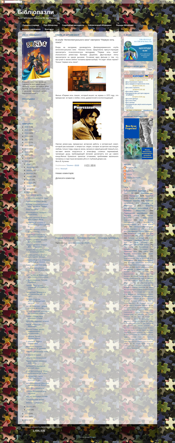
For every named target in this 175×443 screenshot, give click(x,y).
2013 (27, 417)
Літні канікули (128, 294)
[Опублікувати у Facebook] (92, 165)
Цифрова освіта (142, 341)
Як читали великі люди (141, 343)
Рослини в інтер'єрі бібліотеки (134, 287)
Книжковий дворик (145, 307)
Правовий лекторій (146, 303)
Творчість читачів (131, 215)
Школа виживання (142, 267)
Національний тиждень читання (136, 312)
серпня (30, 176)
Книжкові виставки (129, 310)
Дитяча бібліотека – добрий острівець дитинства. (36, 307)
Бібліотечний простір (130, 307)
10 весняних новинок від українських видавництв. (36, 235)
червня (29, 183)
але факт (137, 316)
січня (29, 410)
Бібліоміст (127, 249)
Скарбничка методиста (73, 25)
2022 (27, 139)
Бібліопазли (36, 12)
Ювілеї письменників (133, 296)
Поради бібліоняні (124, 25)
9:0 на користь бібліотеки (142, 285)
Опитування (149, 332)
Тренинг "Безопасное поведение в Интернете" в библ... (37, 287)
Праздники (134, 196)
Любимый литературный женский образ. (35, 367)
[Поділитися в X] (90, 165)
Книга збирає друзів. (34, 195)
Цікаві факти (147, 224)
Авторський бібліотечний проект (136, 245)
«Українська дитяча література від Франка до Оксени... (38, 261)
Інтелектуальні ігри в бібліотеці (136, 258)
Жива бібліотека (139, 301)
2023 (27, 136)
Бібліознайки (144, 274)
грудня (29, 164)
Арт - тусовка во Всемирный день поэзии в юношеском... (38, 276)
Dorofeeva (130, 171)
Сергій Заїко (131, 181)
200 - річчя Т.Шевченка (144, 236)
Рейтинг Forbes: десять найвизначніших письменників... (35, 331)
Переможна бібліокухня (145, 294)
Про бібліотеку (51, 25)
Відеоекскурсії (146, 319)
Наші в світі (134, 330)
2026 (27, 127)
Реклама (141, 314)
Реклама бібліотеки (134, 211)
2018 (27, 152)
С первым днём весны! (35, 399)
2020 (27, 146)
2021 (27, 142)
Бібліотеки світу (130, 251)
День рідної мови (148, 323)
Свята (146, 251)
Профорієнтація (128, 314)
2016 (27, 158)
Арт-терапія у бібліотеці (134, 269)
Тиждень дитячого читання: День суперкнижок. (36, 246)
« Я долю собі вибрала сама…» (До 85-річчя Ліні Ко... (37, 270)
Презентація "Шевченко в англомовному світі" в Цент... (36, 294)
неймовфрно (128, 346)
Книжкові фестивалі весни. (36, 201)
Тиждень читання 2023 (132, 337)
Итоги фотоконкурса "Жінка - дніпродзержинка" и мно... (37, 372)
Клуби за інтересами (138, 198)
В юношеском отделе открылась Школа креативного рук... (34, 378)
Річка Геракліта (32, 209)
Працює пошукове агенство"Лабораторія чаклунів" (35, 301)
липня (29, 180)
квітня (29, 189)
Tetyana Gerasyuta (133, 178)
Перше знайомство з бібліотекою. (34, 325)
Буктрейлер (143, 247)
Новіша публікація (64, 238)
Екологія (129, 325)
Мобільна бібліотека (144, 310)
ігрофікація (127, 319)
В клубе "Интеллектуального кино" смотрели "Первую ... (37, 205)
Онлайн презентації (137, 332)
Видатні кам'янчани (132, 254)
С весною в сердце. (33, 355)
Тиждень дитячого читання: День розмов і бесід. (36, 218)
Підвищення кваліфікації (136, 213)
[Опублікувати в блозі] (88, 165)
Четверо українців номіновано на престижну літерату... (38, 312)
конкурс (147, 316)
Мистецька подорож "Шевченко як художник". (36, 347)
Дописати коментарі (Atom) (79, 243)
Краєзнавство (147, 193)
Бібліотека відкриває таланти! (37, 321)
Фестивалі (143, 249)
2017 (27, 155)
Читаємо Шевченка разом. (36, 358)
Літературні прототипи (142, 292)
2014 (27, 414)
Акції (142, 278)
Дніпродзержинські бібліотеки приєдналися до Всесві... (37, 384)
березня (30, 192)
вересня (30, 173)
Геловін (151, 321)
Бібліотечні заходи (135, 190)
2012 (27, 420)
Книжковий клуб (134, 233)
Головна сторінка (31, 25)
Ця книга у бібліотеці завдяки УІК (138, 305)
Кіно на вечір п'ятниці (135, 242)
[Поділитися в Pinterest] (94, 165)
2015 (27, 161)
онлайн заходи (138, 276)
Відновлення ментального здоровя (134, 321)
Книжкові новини (132, 201)
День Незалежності (145, 260)
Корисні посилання (31, 29)
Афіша (136, 319)
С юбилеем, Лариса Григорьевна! (34, 342)
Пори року (128, 247)
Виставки (146, 272)
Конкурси (127, 276)
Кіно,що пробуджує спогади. (37, 396)
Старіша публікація (108, 238)
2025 (27, 130)
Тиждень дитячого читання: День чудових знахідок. (36, 256)
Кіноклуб (64, 169)
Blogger (93, 437)
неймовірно (138, 346)
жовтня (29, 170)
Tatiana (129, 174)
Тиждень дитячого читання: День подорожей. (36, 240)
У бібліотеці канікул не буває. (37, 198)
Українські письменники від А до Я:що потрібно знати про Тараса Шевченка (138, 339)
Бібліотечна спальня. (34, 403)
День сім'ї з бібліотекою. (35, 388)
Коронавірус (128, 260)
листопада (31, 167)
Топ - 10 (128, 193)
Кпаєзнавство (128, 328)
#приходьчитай (137, 290)
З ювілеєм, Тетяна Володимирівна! (33, 337)
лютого (29, 407)
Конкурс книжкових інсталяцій (140, 263)
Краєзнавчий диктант (141, 328)
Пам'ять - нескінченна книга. (37, 351)
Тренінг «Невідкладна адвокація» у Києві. (34, 317)
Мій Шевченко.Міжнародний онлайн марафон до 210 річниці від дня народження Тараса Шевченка (138, 229)
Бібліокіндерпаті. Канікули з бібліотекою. (36, 213)
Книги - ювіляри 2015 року (36, 265)
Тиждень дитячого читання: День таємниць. (36, 230)
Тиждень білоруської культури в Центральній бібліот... (37, 251)
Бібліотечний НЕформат (100, 25)
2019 (27, 149)
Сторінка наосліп (145, 334)
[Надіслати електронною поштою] (85, 165)
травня (29, 186)
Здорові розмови (143, 325)
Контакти (49, 29)
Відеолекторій (128, 274)
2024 (27, 133)
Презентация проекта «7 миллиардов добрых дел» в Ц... (37, 224)
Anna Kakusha (131, 168)
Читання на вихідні (136, 238)
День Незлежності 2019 (133, 323)
